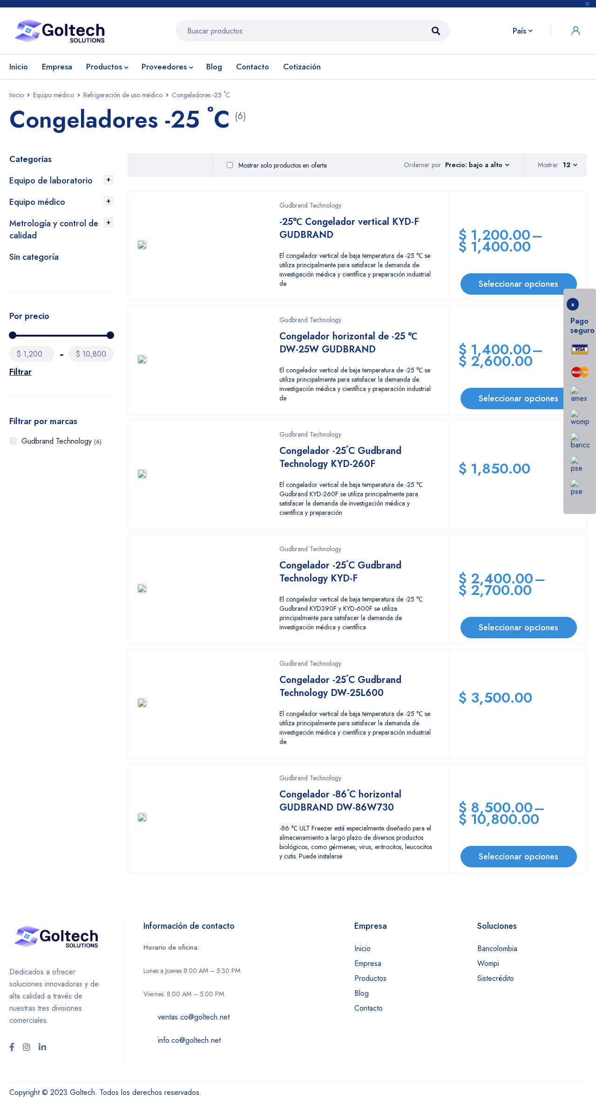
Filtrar (20, 372)
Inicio (16, 95)
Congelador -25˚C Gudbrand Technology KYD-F (340, 572)
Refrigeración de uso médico (123, 95)
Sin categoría (34, 257)
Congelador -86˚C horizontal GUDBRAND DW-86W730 (340, 801)
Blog (361, 993)
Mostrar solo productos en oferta (282, 165)
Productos (370, 978)
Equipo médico (53, 95)
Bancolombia (497, 948)
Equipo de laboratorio (51, 181)
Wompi (488, 963)
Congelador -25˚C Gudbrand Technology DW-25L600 (340, 686)
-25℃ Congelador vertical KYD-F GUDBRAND (349, 228)
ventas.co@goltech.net (194, 1017)
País (519, 30)
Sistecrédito (495, 978)
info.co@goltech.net (189, 1040)
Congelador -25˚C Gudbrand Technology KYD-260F (340, 457)
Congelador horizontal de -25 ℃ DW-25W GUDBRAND (348, 343)
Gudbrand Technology (61, 441)
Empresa (367, 963)
